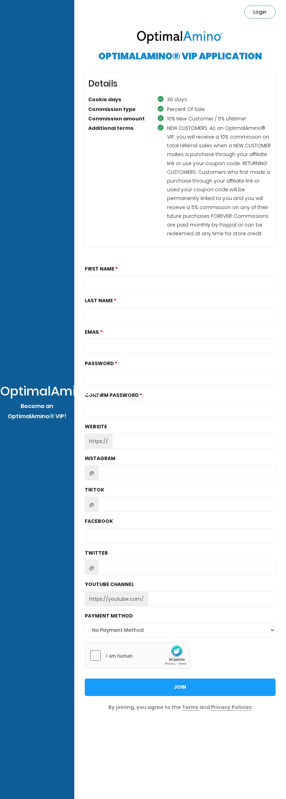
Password (99, 363)
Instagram (100, 458)
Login (259, 11)
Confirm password (112, 395)
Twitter (96, 552)
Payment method (109, 615)
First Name (99, 268)
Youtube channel (109, 584)
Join (180, 686)
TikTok (94, 489)
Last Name (99, 300)
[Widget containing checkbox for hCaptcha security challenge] (137, 655)
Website (96, 426)
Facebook (99, 521)
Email (92, 331)
